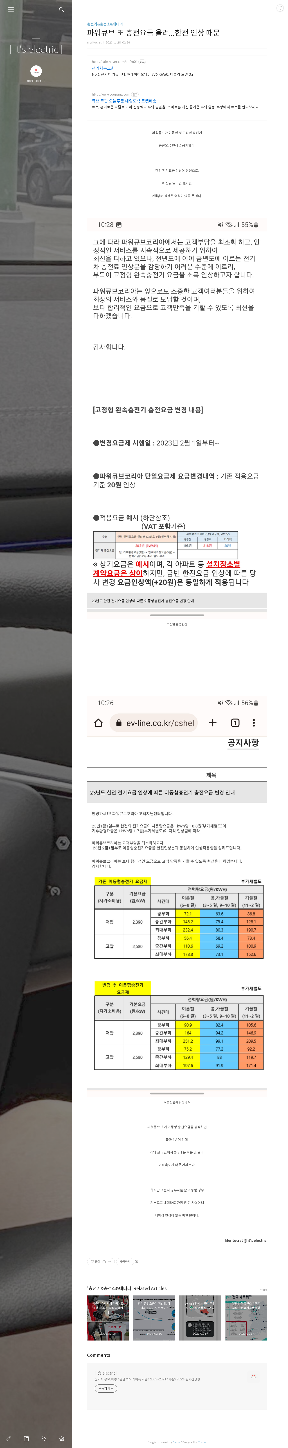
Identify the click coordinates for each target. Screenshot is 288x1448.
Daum (176, 1442)
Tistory (202, 1442)
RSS (45, 1438)
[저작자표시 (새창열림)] (136, 1261)
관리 (62, 1438)
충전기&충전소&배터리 (105, 24)
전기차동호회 (103, 68)
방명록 (27, 1438)
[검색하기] (61, 9)
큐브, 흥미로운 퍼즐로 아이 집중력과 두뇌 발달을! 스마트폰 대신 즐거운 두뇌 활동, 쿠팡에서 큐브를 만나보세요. (176, 107)
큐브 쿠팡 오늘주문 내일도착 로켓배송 (124, 101)
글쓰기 (9, 1438)
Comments (98, 1355)
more (263, 1290)
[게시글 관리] (109, 1261)
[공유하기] (104, 1261)
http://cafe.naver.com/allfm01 (114, 62)
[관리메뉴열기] (280, 8)
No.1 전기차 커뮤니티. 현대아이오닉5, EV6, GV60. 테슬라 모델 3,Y (143, 74)
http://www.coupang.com (111, 94)
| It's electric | (36, 49)
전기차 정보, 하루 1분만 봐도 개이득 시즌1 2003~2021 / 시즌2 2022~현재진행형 (147, 1379)
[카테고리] (11, 10)
